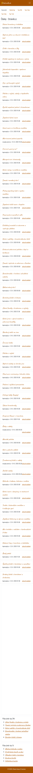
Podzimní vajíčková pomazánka (13, 384)
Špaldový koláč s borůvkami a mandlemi (16, 564)
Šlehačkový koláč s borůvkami (14, 755)
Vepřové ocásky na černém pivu (13, 363)
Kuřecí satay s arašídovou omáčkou (14, 170)
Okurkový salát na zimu (10, 332)
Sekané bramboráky (9, 405)
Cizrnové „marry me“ (9, 149)
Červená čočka (7, 342)
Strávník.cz (6, 3)
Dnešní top (12, 10)
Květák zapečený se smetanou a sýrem (15, 59)
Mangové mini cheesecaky (11, 159)
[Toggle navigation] (29, 3)
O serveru (23, 769)
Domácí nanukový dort (10, 180)
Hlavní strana (16, 769)
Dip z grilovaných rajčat (11, 83)
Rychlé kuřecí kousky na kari (14, 752)
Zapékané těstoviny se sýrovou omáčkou (16, 519)
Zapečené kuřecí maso (10, 117)
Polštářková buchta (11, 761)
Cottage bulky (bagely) (10, 395)
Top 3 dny (3, 14)
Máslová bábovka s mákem (13, 749)
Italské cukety (7, 470)
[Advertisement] (16, 649)
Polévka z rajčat (8, 353)
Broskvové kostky (10, 758)
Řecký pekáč (6, 553)
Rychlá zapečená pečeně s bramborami (16, 107)
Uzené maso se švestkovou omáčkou (14, 128)
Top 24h (20, 10)
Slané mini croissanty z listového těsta (16, 374)
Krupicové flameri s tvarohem (12, 416)
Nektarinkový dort (8, 287)
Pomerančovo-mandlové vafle (12, 215)
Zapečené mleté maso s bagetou (13, 204)
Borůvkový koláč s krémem (11, 297)
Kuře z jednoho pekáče (10, 449)
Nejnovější (4, 10)
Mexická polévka (8, 439)
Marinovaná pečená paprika (12, 138)
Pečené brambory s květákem (12, 24)
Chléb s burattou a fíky (10, 48)
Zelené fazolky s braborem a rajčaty (15, 308)
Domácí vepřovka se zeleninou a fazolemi (16, 263)
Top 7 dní (11, 14)
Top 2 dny (27, 10)
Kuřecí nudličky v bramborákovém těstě (16, 239)
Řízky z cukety (7, 426)
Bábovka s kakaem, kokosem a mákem (15, 481)
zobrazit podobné (26, 28)
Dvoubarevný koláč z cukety (12, 460)
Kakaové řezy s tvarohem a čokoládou (15, 543)
